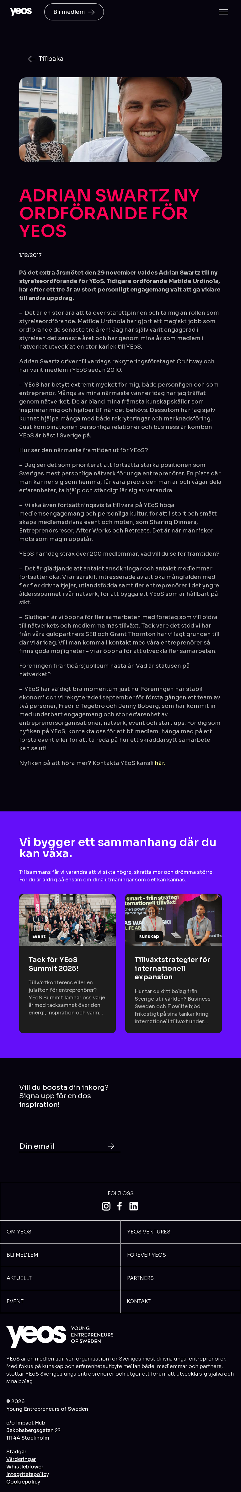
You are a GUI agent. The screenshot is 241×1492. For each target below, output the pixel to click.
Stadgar (16, 1451)
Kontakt (139, 1301)
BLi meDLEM (22, 1255)
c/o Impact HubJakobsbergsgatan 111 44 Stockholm (33, 1430)
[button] (223, 12)
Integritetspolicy (27, 1474)
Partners (140, 1278)
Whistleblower (24, 1466)
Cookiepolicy (23, 1482)
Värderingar (21, 1459)
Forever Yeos (146, 1255)
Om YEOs (19, 1231)
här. (160, 763)
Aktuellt (19, 1278)
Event (15, 1301)
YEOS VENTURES (148, 1231)
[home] (21, 12)
